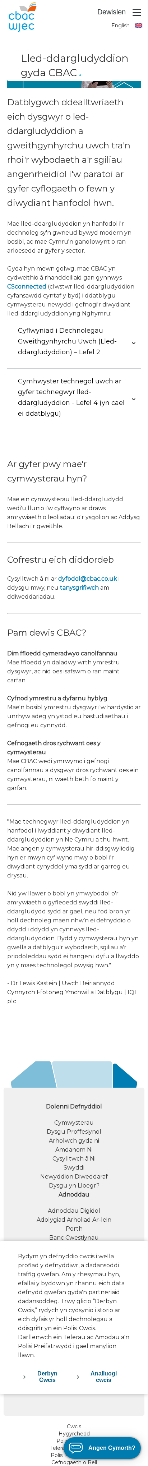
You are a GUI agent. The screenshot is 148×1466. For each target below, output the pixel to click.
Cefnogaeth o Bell (74, 1462)
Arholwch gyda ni (74, 1140)
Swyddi (74, 1167)
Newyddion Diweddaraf (74, 1176)
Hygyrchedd (74, 1433)
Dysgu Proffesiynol (74, 1131)
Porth (74, 1228)
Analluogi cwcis (104, 1376)
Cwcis (74, 1426)
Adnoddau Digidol (74, 1210)
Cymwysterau (74, 1122)
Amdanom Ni (74, 1149)
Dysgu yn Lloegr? (74, 1185)
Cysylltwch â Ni (74, 1158)
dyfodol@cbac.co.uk (87, 578)
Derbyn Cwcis (47, 1376)
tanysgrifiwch (79, 587)
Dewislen (112, 12)
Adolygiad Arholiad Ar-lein (74, 1219)
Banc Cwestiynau (74, 1237)
